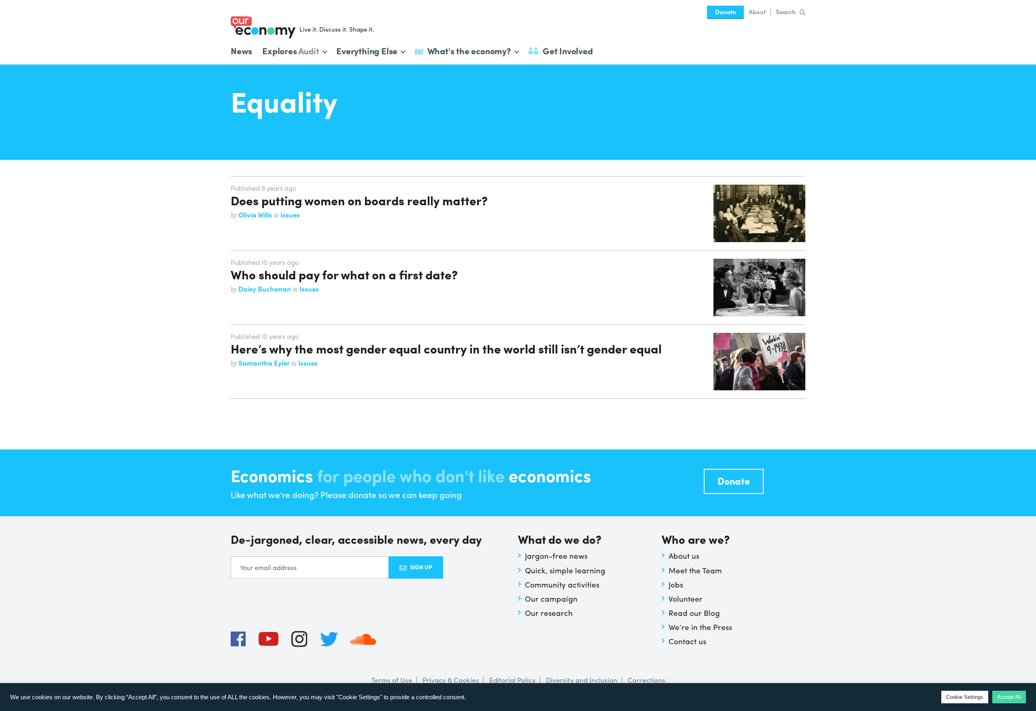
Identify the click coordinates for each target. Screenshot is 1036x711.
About (757, 11)
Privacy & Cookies (450, 680)
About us (684, 555)
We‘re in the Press (700, 626)
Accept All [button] (1009, 697)
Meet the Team (695, 570)
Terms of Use (391, 680)
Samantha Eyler (264, 363)
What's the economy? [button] (469, 50)
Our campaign (551, 598)
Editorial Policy (512, 680)
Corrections (646, 680)
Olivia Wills (256, 214)
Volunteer (686, 598)
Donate (725, 11)
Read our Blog (694, 612)
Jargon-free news (556, 555)
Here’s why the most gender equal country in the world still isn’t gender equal (446, 348)
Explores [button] (290, 50)
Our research (549, 612)
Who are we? (696, 539)
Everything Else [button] (366, 50)
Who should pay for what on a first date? (344, 274)
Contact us (687, 641)
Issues (290, 214)
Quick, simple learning (565, 570)
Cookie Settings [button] (964, 697)
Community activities (562, 584)
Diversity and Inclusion (582, 680)
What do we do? (559, 539)
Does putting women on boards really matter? (359, 200)
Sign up (421, 567)
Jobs (676, 584)
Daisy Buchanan (265, 289)
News (241, 50)
